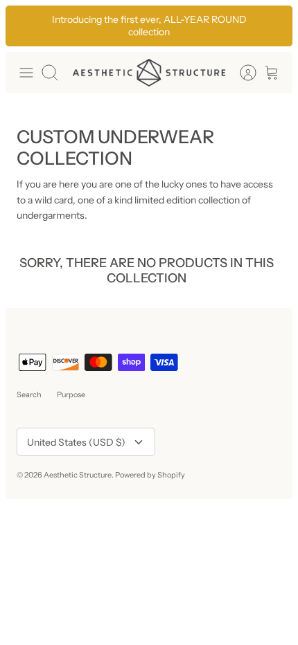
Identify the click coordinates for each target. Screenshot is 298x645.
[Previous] (23, 25)
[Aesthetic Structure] (149, 73)
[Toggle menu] (26, 72)
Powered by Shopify (150, 475)
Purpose (71, 394)
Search (29, 394)
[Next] (274, 25)
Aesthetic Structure (78, 475)
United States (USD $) (76, 442)
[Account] (241, 72)
